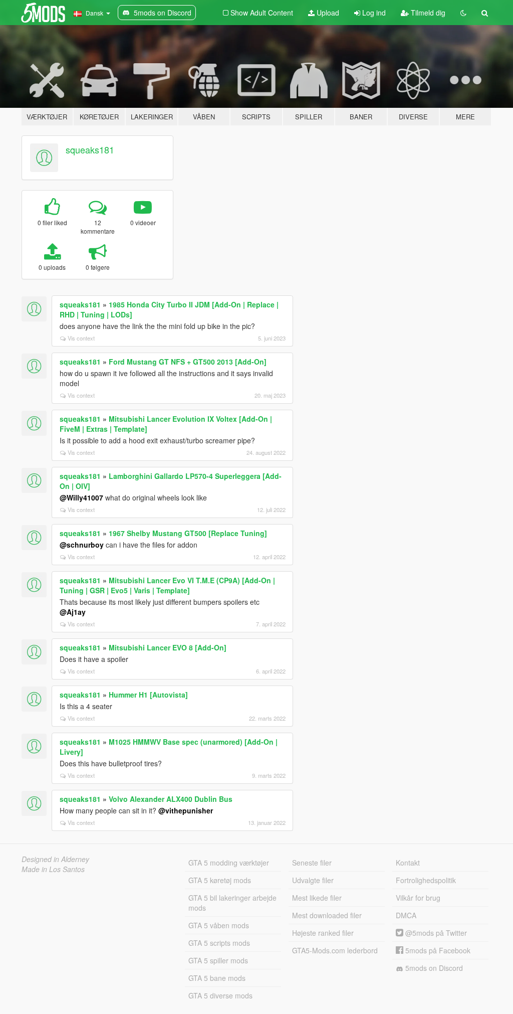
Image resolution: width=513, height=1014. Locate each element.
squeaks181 (90, 149)
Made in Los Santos (53, 869)
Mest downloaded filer (327, 915)
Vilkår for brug (418, 898)
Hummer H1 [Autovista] (148, 695)
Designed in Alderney (55, 859)
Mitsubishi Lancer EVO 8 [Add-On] (167, 647)
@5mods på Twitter (435, 933)
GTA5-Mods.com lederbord (335, 950)
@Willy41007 (81, 497)
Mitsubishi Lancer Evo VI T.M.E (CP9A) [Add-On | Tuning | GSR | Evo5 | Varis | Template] (167, 585)
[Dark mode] (463, 12)
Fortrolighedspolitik (426, 880)
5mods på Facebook (436, 950)
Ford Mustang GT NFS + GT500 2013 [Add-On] (188, 362)
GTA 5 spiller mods (218, 960)
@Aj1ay (73, 612)
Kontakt (408, 863)
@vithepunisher (185, 810)
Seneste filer (312, 863)
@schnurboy (82, 545)
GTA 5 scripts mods (219, 943)
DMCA (406, 915)
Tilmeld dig (427, 13)
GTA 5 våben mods (218, 925)
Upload (327, 13)
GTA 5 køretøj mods (219, 880)
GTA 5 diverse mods (220, 995)
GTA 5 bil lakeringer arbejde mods (232, 903)
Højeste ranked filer (323, 933)
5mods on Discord (433, 968)
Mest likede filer (317, 898)
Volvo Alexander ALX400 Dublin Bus (170, 799)
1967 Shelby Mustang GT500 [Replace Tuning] (188, 533)
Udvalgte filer (313, 880)
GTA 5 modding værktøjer (228, 863)
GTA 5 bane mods (216, 978)
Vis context (81, 338)
